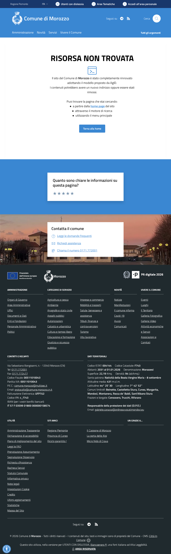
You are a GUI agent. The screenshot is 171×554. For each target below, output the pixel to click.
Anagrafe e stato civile (59, 310)
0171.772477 (20, 374)
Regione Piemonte (19, 4)
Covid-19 (119, 316)
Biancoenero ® (99, 545)
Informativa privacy (18, 478)
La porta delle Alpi (97, 436)
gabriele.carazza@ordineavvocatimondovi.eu (119, 410)
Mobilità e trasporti (90, 305)
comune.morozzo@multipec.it (30, 386)
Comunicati (120, 326)
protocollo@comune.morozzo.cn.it (33, 390)
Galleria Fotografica (151, 316)
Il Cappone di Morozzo (99, 430)
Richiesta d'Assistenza (19, 462)
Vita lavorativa (88, 337)
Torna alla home (92, 129)
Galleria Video (148, 321)
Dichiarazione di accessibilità (22, 436)
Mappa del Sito (15, 510)
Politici (11, 332)
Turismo (84, 332)
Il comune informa (124, 310)
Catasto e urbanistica (59, 326)
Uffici (10, 310)
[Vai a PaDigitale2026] (143, 274)
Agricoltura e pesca (57, 300)
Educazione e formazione (61, 337)
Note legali (13, 484)
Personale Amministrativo (21, 326)
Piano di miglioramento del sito (24, 441)
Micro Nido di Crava (97, 441)
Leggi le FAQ (14, 446)
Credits (11, 494)
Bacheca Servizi (16, 468)
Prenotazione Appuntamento (23, 452)
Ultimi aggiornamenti (19, 500)
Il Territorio (146, 310)
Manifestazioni (122, 305)
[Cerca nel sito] (157, 19)
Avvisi (117, 321)
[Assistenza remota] (88, 540)
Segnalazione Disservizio (20, 457)
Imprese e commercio (92, 300)
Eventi (144, 300)
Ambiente (52, 305)
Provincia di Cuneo (57, 436)
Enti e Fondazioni (16, 321)
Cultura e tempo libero (59, 332)
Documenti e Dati (17, 316)
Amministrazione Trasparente (23, 430)
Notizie (118, 300)
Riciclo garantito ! (57, 441)
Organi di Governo (17, 300)
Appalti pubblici (55, 316)
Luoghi (144, 305)
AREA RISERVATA (85, 549)
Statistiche (13, 505)
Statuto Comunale (17, 473)
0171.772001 (19, 370)
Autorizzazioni (55, 321)
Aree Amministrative (18, 305)
